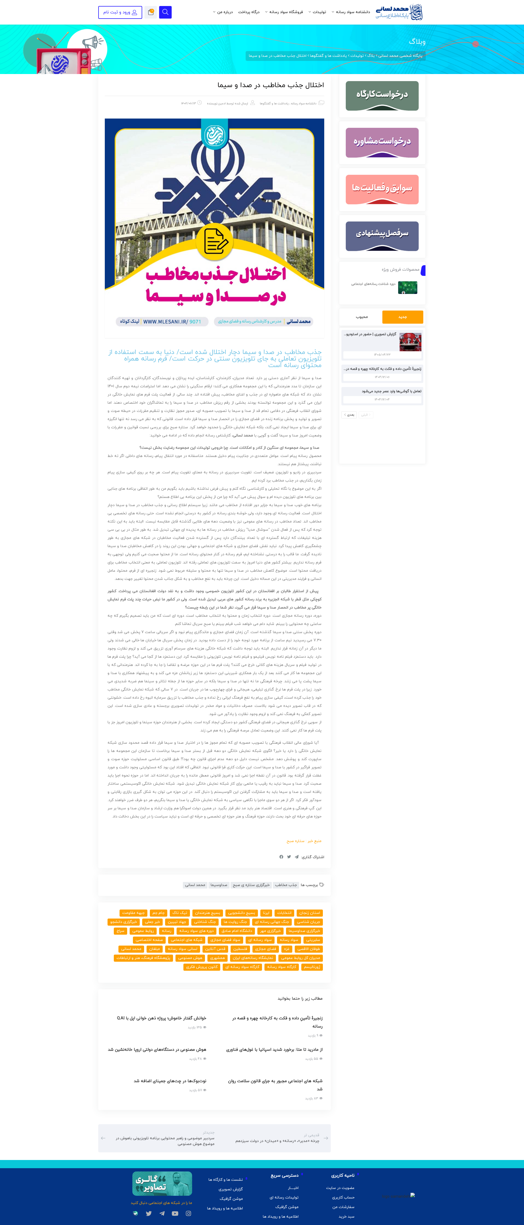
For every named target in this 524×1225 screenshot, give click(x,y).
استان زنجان (309, 913)
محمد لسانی (195, 885)
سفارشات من (343, 1207)
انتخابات (284, 913)
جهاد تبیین (177, 922)
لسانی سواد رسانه (182, 949)
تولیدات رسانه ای (284, 1197)
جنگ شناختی (205, 922)
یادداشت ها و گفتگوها (274, 103)
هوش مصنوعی (190, 958)
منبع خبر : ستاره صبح (304, 841)
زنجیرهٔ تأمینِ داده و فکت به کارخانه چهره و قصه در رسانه (379, 369)
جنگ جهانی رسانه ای (272, 922)
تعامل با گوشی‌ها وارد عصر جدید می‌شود (391, 391)
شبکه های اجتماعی (187, 940)
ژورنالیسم (312, 967)
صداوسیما (219, 885)
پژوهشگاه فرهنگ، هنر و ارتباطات (143, 958)
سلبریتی (313, 940)
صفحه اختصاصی (149, 940)
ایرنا (266, 913)
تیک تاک (179, 913)
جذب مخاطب (286, 885)
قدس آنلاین (215, 949)
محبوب (362, 317)
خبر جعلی (152, 922)
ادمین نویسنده (216, 103)
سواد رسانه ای (260, 940)
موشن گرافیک (287, 1207)
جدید (402, 317)
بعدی (350, 415)
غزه (287, 949)
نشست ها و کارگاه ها (226, 1179)
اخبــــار (293, 1188)
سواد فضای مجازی (225, 940)
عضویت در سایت (340, 1188)
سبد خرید (347, 1216)
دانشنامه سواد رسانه (303, 103)
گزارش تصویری (231, 1189)
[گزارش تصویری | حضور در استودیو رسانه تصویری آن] (409, 341)
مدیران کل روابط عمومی (300, 958)
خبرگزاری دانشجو (123, 922)
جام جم (159, 913)
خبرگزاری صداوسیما (304, 931)
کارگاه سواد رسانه (281, 967)
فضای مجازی (265, 949)
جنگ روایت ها (235, 922)
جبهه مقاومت (133, 913)
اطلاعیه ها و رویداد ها (281, 1216)
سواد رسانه (289, 940)
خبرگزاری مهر (270, 931)
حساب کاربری (343, 1197)
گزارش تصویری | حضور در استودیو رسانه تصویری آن (357, 334)
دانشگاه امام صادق (237, 931)
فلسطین (240, 949)
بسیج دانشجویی (241, 913)
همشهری (217, 958)
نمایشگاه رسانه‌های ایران (253, 958)
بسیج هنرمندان (207, 913)
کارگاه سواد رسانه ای (242, 967)
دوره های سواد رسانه (196, 931)
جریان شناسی (308, 922)
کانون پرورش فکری (202, 967)
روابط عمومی (143, 931)
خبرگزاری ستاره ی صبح (251, 885)
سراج (120, 931)
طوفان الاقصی (308, 949)
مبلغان (154, 949)
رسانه (166, 931)
